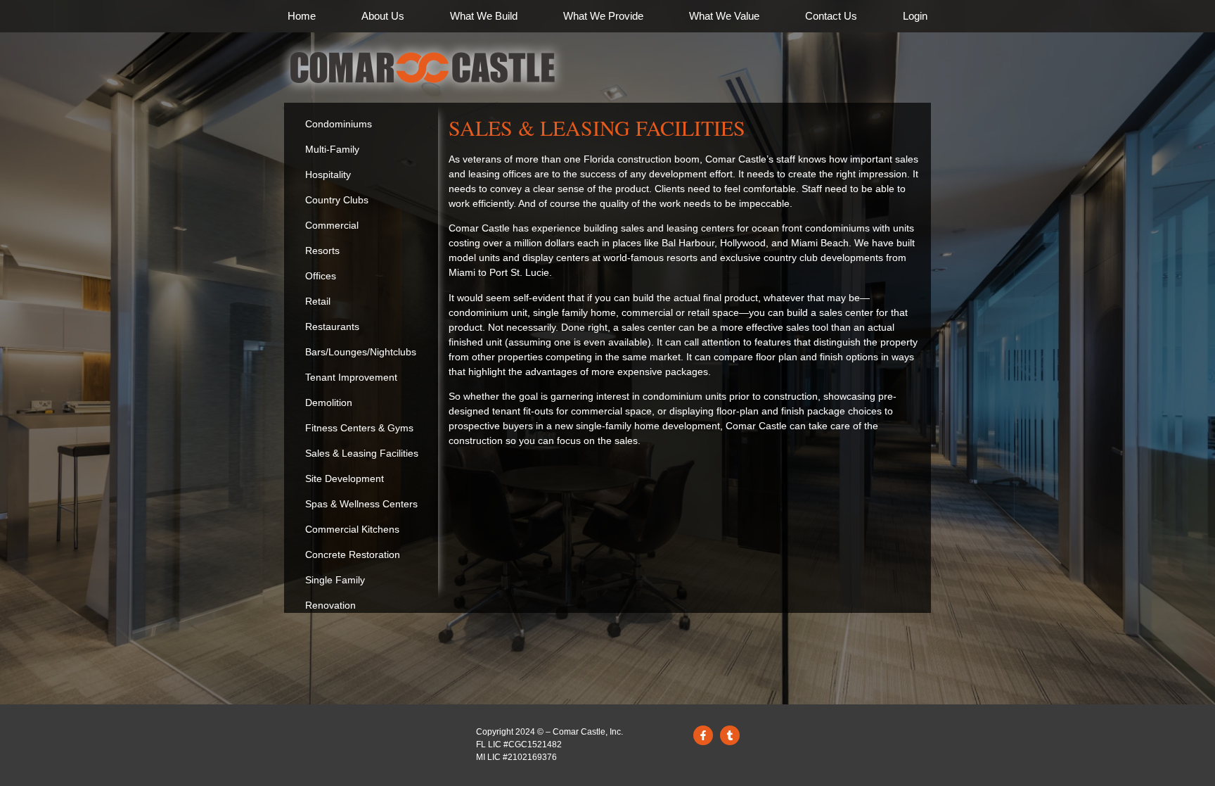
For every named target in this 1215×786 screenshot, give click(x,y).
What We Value (724, 16)
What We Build (484, 16)
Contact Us (831, 16)
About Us (382, 16)
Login (915, 16)
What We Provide (603, 16)
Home (302, 16)
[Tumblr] (730, 735)
